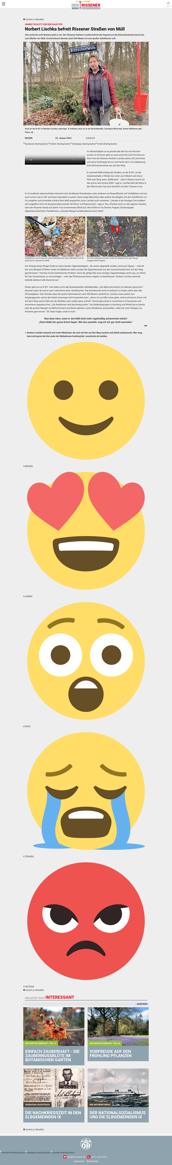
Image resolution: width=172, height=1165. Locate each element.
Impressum (79, 1161)
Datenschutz (92, 1161)
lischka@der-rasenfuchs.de (85, 336)
